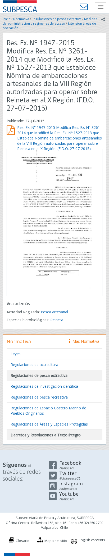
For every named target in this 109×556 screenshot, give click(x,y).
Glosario (22, 540)
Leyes (16, 353)
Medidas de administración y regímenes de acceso (50, 21)
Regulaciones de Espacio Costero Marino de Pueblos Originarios (48, 410)
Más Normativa (84, 341)
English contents (92, 539)
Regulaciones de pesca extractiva (56, 19)
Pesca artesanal (54, 311)
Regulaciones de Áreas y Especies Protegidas (49, 424)
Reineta (56, 319)
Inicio (7, 19)
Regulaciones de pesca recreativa (39, 397)
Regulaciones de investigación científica (44, 386)
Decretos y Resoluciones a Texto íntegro (46, 434)
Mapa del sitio (55, 540)
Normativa (21, 19)
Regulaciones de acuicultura (34, 364)
